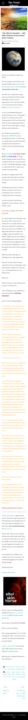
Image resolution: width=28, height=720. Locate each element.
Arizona (8, 672)
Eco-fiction (17, 667)
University (22, 676)
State (13, 676)
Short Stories (11, 669)
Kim (13, 674)
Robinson (18, 674)
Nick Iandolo (7, 43)
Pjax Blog (17, 715)
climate (18, 672)
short (4, 676)
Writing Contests (20, 669)
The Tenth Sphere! (14, 4)
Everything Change (12, 651)
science (23, 674)
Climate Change (15, 41)
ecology (5, 674)
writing (14, 679)
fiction (9, 674)
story (17, 676)
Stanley (9, 676)
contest (23, 672)
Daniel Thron (8, 528)
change (13, 672)
